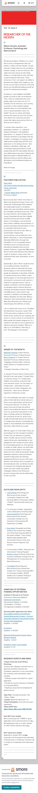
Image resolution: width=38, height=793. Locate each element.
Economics (8, 628)
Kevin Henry (11, 528)
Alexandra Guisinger (10, 353)
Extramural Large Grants (12, 600)
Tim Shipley (11, 566)
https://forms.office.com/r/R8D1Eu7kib (17, 709)
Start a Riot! (8, 183)
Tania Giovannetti (13, 514)
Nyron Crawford (9, 357)
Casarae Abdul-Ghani (12, 193)
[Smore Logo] (9, 3)
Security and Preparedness (13, 621)
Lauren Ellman (12, 493)
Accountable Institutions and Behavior (17, 614)
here (13, 167)
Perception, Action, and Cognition (15, 645)
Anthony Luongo (12, 554)
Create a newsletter (11, 787)
